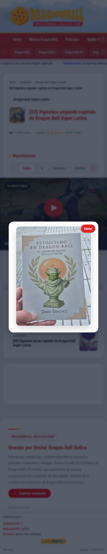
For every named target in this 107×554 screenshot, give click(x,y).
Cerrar (88, 229)
